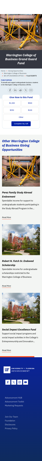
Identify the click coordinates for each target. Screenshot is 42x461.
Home (3, 71)
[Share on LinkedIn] (15, 90)
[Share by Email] (31, 90)
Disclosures (10, 424)
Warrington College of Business (15, 73)
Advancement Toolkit (14, 401)
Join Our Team (11, 416)
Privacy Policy (11, 428)
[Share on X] (26, 90)
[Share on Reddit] (21, 90)
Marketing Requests (14, 405)
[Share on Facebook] (10, 90)
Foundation (10, 420)
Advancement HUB (13, 397)
